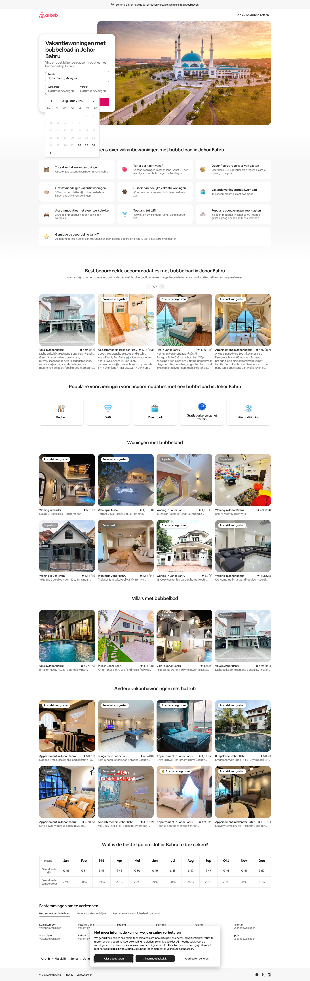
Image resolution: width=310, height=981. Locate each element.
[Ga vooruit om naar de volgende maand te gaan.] (93, 101)
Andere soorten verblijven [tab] (91, 913)
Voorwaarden (84, 974)
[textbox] (61, 91)
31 (51, 152)
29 (86, 145)
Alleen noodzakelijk (155, 958)
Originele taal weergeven (184, 4)
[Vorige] (148, 286)
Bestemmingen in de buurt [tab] (55, 913)
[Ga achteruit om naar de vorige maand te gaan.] (51, 101)
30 (93, 145)
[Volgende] (162, 286)
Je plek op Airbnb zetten (252, 15)
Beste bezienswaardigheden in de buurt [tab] (136, 913)
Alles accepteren (114, 958)
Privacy (69, 974)
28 (79, 145)
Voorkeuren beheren (196, 958)
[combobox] (77, 78)
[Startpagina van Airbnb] (48, 15)
